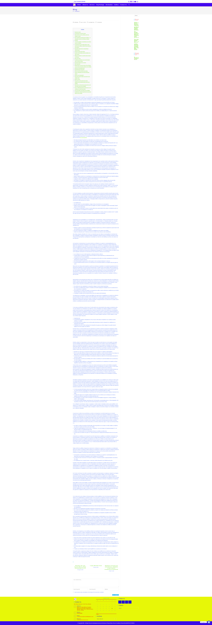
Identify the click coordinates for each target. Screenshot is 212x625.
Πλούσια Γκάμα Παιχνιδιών (80, 51)
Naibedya (76, 22)
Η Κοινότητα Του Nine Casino (80, 33)
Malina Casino (77, 79)
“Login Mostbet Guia (96, 565)
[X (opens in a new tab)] (129, 1)
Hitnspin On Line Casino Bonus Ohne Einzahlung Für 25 (80, 567)
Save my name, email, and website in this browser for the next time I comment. (89, 592)
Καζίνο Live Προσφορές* (79, 75)
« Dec (97, 614)
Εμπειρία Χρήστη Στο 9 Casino (80, 62)
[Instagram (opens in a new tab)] (133, 1)
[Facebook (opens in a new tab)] (131, 1)
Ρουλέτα (76, 40)
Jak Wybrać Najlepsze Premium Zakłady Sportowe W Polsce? (136, 29)
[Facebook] (123, 602)
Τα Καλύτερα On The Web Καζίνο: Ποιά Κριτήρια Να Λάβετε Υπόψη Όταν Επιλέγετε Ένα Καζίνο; (83, 46)
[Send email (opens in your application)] (137, 1)
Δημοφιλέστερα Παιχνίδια (79, 69)
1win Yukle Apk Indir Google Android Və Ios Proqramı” (136, 41)
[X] (119, 602)
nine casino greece (83, 137)
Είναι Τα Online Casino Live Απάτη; (81, 70)
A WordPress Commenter (136, 58)
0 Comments (99, 22)
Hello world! (136, 59)
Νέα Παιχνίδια (77, 64)
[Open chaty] (208, 622)
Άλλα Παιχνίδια (77, 58)
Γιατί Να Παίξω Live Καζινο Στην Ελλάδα (82, 90)
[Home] (73, 11)
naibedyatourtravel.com (82, 619)
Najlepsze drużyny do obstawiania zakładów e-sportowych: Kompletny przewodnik (111, 567)
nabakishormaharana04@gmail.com (85, 616)
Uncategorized (77, 11)
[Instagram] (126, 602)
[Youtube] (129, 602)
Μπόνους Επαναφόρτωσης (80, 68)
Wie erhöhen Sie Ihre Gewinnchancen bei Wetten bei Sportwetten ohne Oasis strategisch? (136, 34)
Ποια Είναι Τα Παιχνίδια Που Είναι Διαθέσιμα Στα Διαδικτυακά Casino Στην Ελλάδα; (82, 82)
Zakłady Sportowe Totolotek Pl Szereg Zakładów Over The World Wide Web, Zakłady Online (136, 47)
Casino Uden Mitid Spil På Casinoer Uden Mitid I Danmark (136, 24)
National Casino (78, 32)
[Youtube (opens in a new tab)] (135, 1)
